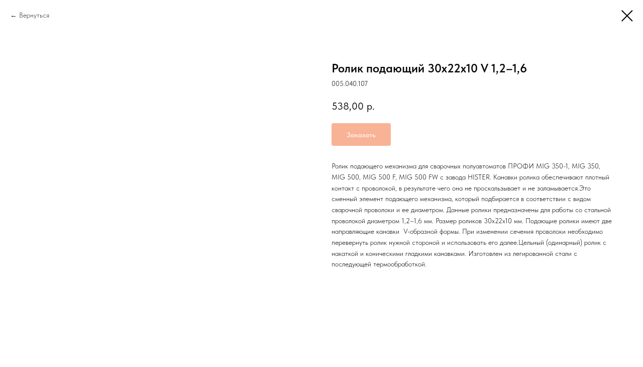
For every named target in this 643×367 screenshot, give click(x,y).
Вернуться (34, 15)
